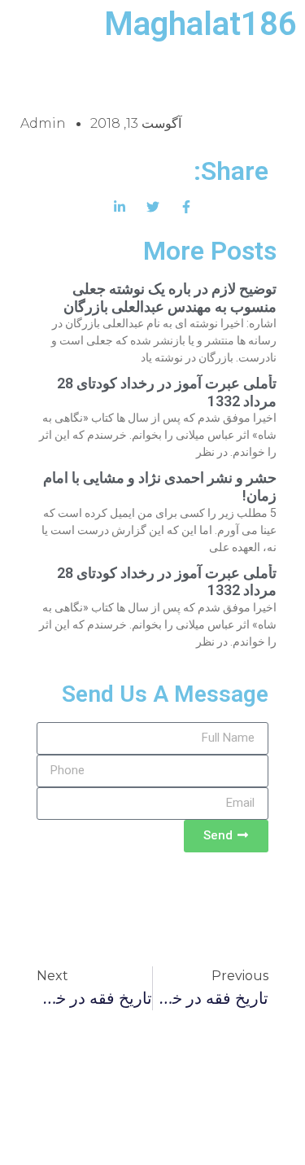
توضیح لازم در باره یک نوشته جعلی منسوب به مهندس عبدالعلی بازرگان (170, 297)
